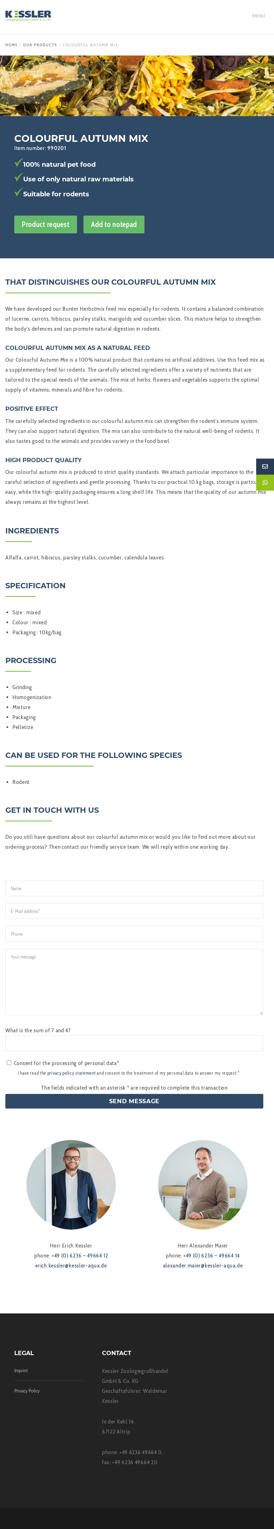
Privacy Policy (27, 1391)
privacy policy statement (71, 1073)
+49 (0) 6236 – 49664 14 (211, 1255)
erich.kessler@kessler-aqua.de (71, 1265)
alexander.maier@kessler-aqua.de (203, 1265)
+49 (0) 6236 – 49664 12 (80, 1255)
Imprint (21, 1370)
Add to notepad (114, 224)
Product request (46, 224)
